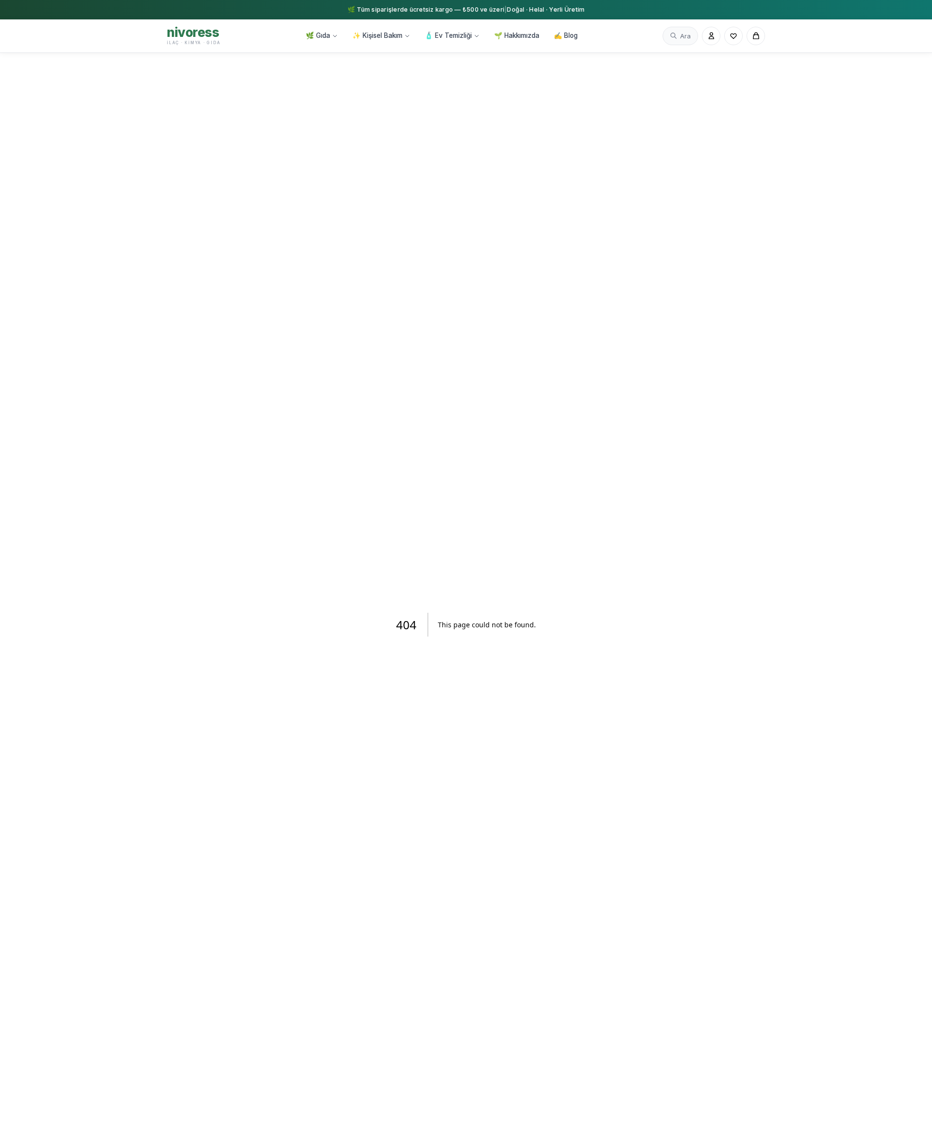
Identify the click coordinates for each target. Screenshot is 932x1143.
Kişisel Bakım (377, 35)
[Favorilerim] (733, 36)
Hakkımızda (516, 35)
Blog (566, 35)
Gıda (318, 35)
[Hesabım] (711, 36)
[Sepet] (756, 36)
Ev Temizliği (448, 35)
